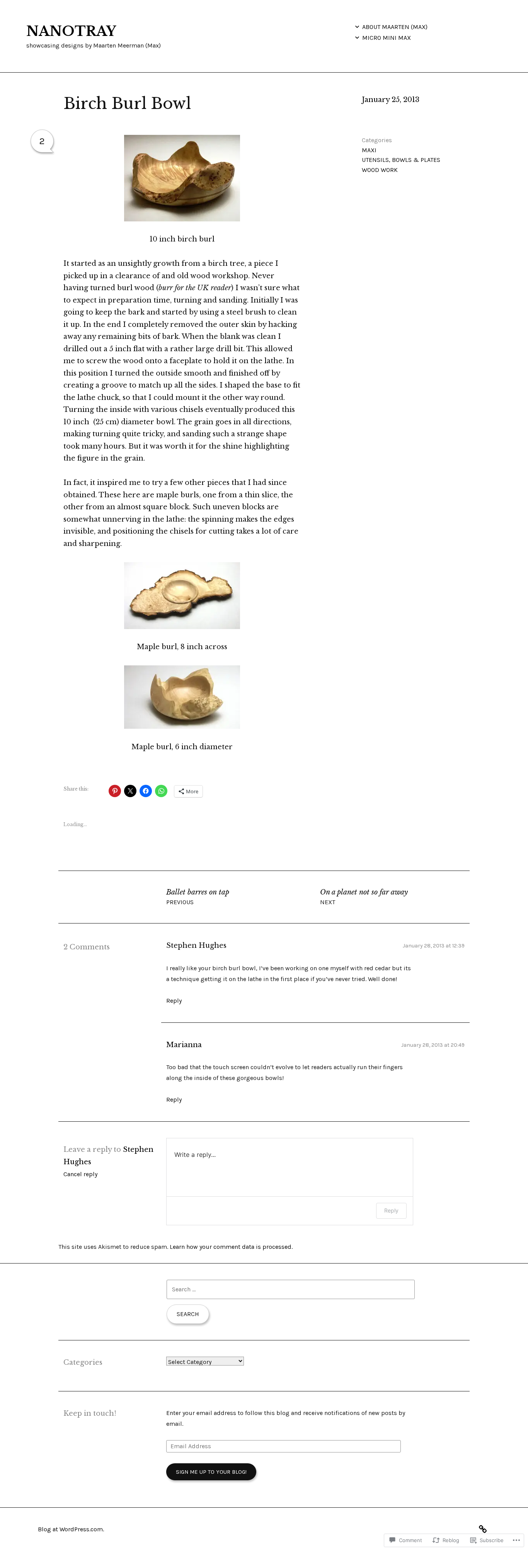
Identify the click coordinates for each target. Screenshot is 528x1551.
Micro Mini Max (386, 37)
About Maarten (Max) (395, 27)
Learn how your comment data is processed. (231, 1246)
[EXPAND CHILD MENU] (357, 27)
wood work (380, 169)
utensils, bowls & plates (401, 159)
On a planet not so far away (364, 897)
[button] (182, 178)
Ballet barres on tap (197, 897)
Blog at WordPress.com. (71, 1529)
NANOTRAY (71, 31)
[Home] (484, 1528)
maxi (369, 150)
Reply (174, 1000)
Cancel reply (80, 1174)
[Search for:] (291, 1289)
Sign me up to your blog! (211, 1471)
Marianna (184, 1045)
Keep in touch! (89, 1413)
